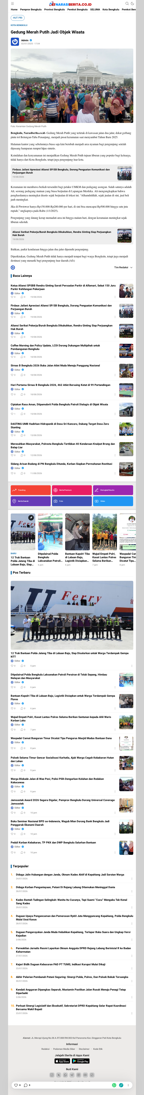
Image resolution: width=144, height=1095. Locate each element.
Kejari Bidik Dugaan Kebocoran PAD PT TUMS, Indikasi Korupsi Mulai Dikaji (60, 964)
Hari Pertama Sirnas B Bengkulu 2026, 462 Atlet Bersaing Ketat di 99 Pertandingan (60, 385)
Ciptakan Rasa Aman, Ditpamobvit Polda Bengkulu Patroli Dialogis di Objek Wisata (59, 404)
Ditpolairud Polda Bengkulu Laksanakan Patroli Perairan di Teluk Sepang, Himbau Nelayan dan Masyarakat (59, 676)
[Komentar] (25, 1085)
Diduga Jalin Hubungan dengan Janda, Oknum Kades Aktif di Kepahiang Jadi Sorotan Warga (70, 874)
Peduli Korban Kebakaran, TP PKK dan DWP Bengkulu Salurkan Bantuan (53, 842)
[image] (126, 291)
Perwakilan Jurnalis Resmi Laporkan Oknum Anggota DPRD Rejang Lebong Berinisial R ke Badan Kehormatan (73, 950)
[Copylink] (121, 1085)
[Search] (127, 3)
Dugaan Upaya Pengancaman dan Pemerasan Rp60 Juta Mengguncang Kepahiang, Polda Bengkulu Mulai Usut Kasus (74, 917)
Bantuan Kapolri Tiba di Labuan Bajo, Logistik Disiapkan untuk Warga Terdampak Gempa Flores (63, 697)
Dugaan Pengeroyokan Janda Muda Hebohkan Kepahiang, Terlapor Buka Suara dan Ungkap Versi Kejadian (73, 933)
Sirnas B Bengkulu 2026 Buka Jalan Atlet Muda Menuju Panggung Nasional (55, 365)
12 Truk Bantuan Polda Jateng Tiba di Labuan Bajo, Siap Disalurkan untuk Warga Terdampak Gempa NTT (70, 654)
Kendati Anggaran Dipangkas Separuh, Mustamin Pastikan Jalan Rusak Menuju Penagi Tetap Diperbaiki (71, 991)
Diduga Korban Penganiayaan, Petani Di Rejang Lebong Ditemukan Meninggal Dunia (65, 887)
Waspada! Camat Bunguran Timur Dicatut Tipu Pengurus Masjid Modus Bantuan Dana (61, 738)
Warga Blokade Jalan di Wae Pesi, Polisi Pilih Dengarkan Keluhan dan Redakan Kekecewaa (57, 780)
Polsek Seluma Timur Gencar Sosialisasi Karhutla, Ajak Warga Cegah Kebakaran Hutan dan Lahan (62, 759)
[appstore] (62, 1061)
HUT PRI (17, 18)
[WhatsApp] (114, 1085)
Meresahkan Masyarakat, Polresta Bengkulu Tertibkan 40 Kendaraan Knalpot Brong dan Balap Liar (63, 445)
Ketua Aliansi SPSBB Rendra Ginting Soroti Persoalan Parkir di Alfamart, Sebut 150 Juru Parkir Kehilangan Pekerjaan (63, 287)
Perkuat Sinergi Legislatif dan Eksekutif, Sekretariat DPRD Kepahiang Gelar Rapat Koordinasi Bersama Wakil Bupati (71, 1007)
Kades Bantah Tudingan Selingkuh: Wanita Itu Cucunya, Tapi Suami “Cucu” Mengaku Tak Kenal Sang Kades (71, 901)
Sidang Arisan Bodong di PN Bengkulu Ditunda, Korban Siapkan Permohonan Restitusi (61, 464)
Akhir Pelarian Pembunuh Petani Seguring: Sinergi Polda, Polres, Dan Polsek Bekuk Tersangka (72, 977)
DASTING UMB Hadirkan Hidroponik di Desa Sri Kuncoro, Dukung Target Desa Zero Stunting (60, 425)
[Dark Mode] (132, 3)
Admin (24, 40)
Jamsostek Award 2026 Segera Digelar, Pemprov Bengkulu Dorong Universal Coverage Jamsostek (63, 801)
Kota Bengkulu (19, 25)
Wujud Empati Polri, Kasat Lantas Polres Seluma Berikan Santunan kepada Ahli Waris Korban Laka (61, 718)
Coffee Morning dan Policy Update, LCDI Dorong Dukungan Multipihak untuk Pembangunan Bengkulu (55, 347)
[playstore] (81, 1061)
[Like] (16, 1085)
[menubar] (12, 3)
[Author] (15, 42)
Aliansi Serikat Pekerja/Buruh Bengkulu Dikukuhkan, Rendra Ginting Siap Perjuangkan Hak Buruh (61, 234)
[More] (115, 297)
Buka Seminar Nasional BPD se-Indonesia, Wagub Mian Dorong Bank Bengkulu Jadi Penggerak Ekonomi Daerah (60, 823)
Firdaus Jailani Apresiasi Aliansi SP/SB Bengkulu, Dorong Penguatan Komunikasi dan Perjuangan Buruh (61, 171)
